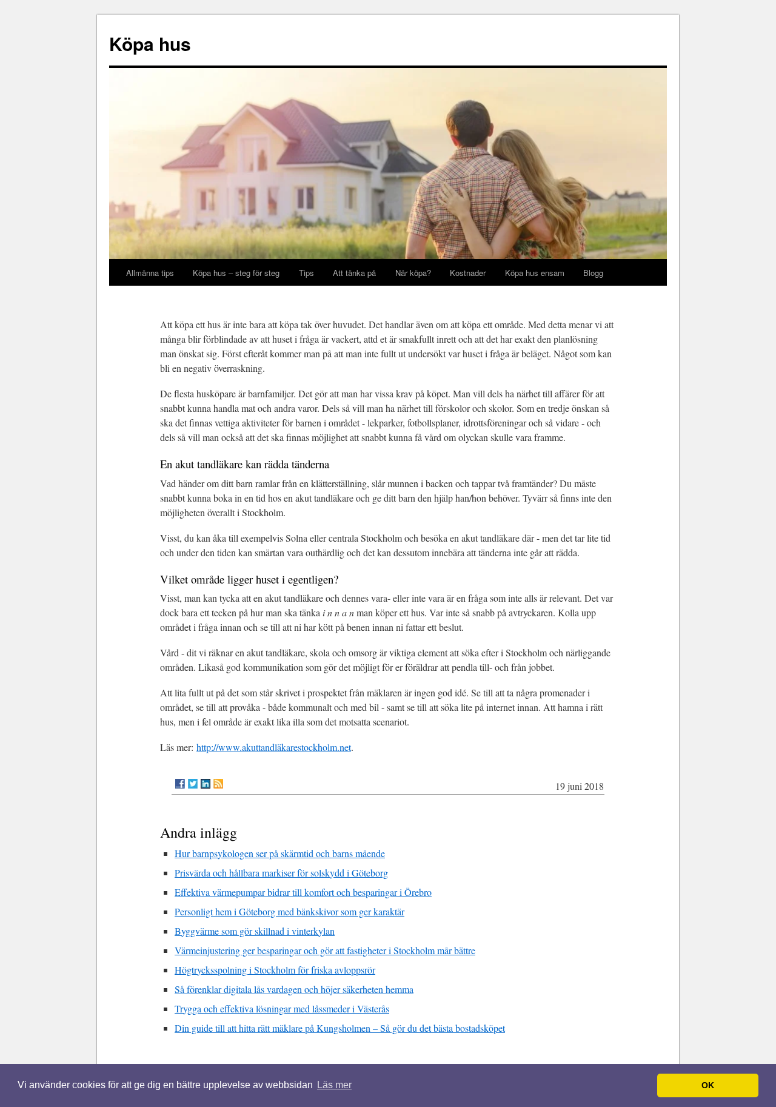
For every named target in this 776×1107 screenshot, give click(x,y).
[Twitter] (193, 784)
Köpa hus (150, 43)
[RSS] (218, 784)
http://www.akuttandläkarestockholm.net (273, 747)
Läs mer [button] (334, 1085)
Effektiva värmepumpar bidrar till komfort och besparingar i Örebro (303, 892)
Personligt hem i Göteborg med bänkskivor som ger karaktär (289, 911)
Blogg (593, 272)
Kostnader (468, 272)
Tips (306, 272)
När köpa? (413, 272)
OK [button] (707, 1085)
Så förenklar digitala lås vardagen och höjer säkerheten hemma (294, 989)
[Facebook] (180, 784)
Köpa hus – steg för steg (236, 272)
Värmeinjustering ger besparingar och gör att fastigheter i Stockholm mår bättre (325, 950)
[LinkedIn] (205, 784)
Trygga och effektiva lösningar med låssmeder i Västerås (282, 1008)
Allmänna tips (150, 272)
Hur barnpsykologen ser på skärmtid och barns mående (280, 853)
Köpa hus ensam (534, 272)
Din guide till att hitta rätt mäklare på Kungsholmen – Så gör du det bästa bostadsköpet (340, 1027)
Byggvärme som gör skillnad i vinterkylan (255, 930)
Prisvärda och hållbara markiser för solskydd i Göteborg (281, 872)
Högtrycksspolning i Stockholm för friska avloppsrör (275, 969)
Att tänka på (354, 272)
